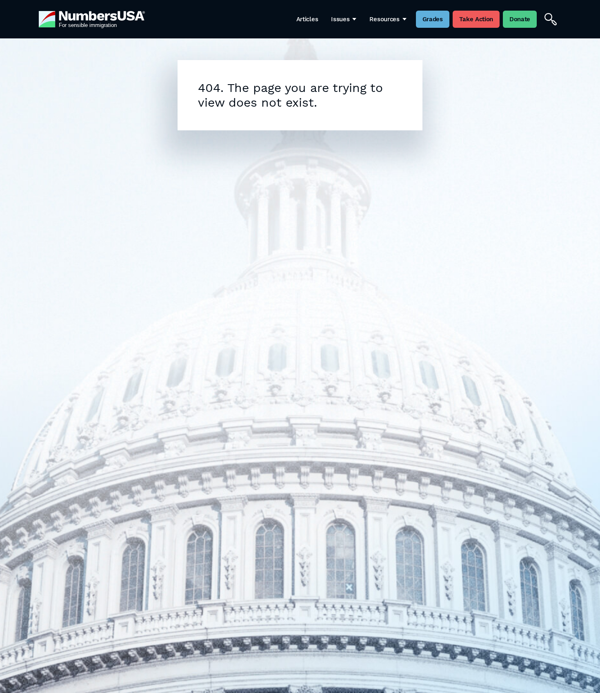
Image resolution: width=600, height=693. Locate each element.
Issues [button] (340, 19)
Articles (307, 19)
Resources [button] (384, 19)
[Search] (550, 19)
